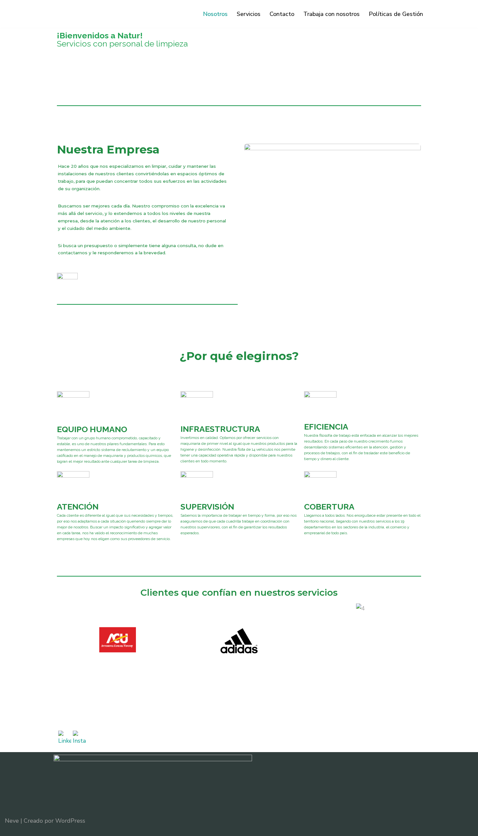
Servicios (248, 14)
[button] (63, 642)
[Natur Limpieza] (86, 14)
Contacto (282, 14)
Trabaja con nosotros (331, 14)
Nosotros (215, 14)
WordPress (70, 821)
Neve (12, 821)
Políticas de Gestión (396, 14)
